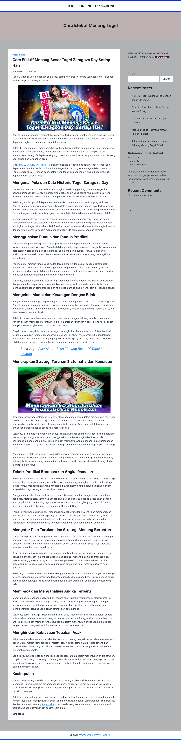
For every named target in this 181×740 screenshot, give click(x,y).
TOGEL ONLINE (18, 55)
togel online (48, 704)
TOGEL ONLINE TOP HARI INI (95, 735)
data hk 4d (134, 161)
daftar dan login (151, 171)
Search (131, 74)
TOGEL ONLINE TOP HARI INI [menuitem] (34, 164)
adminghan (20, 71)
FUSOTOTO (134, 157)
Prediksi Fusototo (137, 164)
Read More (19, 714)
